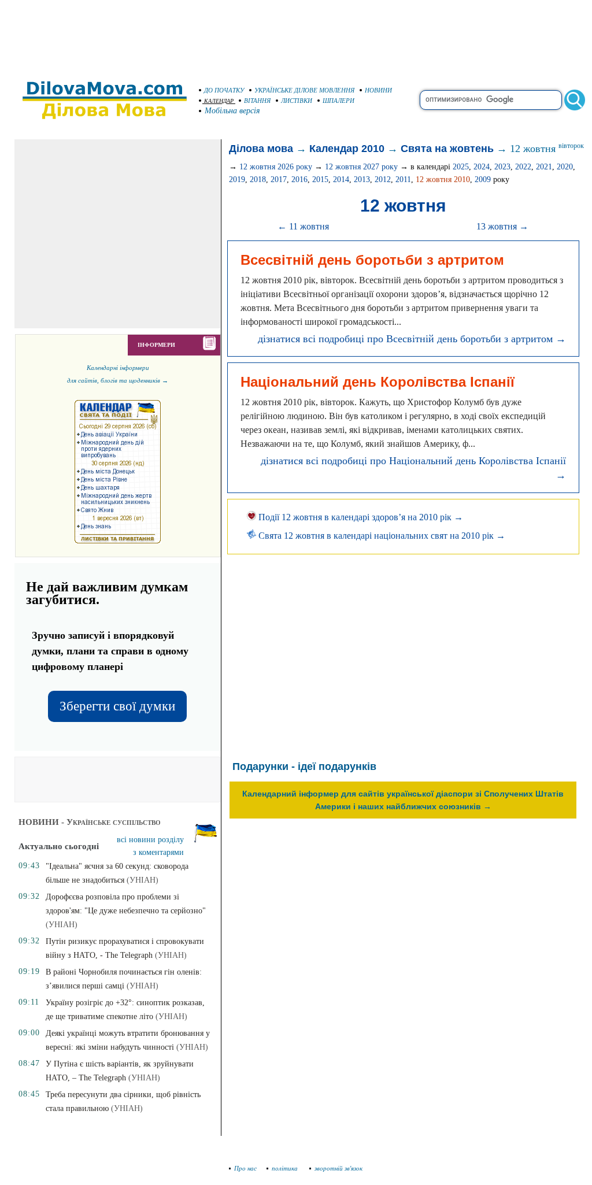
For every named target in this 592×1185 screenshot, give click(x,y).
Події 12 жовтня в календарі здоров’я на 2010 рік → (359, 517)
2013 (362, 179)
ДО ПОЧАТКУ (224, 90)
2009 (483, 179)
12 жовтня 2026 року (275, 166)
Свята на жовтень (447, 148)
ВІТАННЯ (257, 100)
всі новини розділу (150, 839)
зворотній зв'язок (338, 1168)
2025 (461, 166)
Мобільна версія (232, 110)
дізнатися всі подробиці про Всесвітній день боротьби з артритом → (412, 339)
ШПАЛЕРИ (338, 100)
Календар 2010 (346, 148)
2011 (403, 179)
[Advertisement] (296, 34)
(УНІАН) (142, 880)
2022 (523, 166)
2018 (258, 179)
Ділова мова (261, 148)
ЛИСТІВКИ (296, 100)
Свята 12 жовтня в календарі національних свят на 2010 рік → (380, 535)
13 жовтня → (502, 226)
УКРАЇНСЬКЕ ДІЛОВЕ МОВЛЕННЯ (304, 90)
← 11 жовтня (303, 226)
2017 (279, 179)
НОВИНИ (378, 90)
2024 (481, 166)
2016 (299, 179)
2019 (237, 179)
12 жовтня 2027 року (361, 166)
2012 (383, 179)
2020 (565, 166)
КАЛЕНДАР (218, 101)
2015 (320, 179)
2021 (544, 166)
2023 (502, 166)
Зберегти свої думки (117, 706)
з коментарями (158, 852)
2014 (341, 179)
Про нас (245, 1168)
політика (285, 1168)
